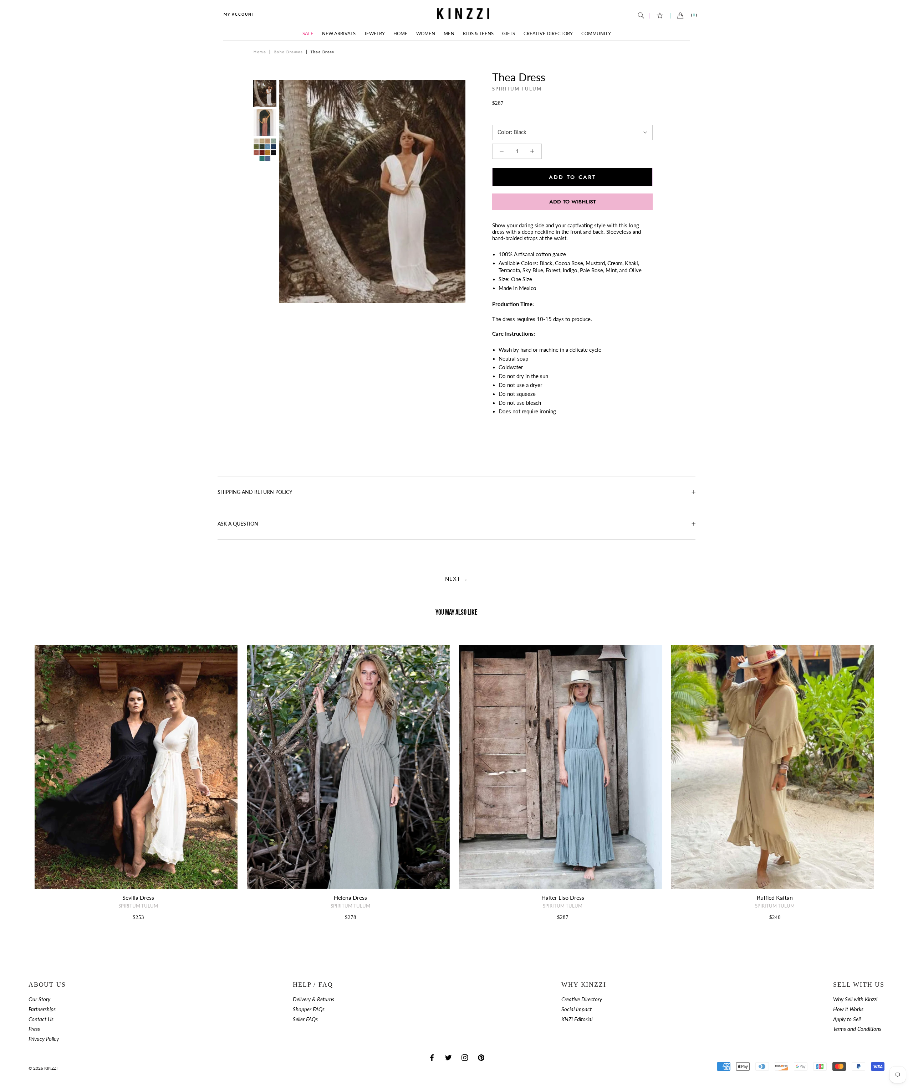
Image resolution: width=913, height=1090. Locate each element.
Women (425, 33)
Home (400, 33)
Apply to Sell (847, 1019)
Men (449, 33)
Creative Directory (548, 33)
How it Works (848, 1009)
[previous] (287, 199)
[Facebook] (432, 1057)
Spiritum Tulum (517, 89)
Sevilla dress (138, 897)
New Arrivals (339, 33)
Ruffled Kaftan (775, 897)
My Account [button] (239, 14)
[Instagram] (464, 1057)
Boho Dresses (288, 52)
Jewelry (374, 33)
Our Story (39, 999)
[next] (457, 199)
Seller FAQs (305, 1019)
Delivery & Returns (313, 999)
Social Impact (576, 1009)
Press (34, 1029)
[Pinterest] (481, 1057)
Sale (307, 33)
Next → (456, 579)
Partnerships (42, 1009)
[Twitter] (448, 1057)
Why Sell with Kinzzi (855, 999)
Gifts (508, 33)
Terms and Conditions (857, 1029)
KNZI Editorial (576, 1019)
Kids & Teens (478, 33)
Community (596, 33)
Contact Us (41, 1019)
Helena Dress (350, 897)
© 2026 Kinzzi (43, 1068)
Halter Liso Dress (562, 897)
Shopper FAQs (309, 1009)
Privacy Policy (44, 1039)
